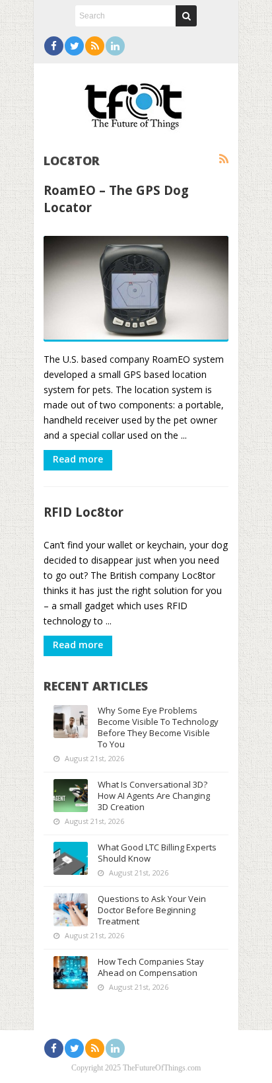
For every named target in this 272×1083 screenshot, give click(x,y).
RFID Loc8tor (83, 512)
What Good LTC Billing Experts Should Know (157, 852)
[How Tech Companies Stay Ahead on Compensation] (70, 972)
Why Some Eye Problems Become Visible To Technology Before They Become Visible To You (158, 727)
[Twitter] (74, 46)
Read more (78, 459)
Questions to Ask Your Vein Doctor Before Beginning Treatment (152, 910)
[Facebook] (54, 46)
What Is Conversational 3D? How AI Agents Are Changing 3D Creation (154, 795)
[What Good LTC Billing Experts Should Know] (70, 858)
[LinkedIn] (115, 46)
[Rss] (95, 46)
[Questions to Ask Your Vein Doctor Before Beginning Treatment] (70, 909)
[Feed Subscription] (223, 159)
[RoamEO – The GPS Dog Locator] (136, 289)
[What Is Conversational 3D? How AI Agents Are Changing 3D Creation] (70, 795)
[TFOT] (136, 101)
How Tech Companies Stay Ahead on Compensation (151, 967)
